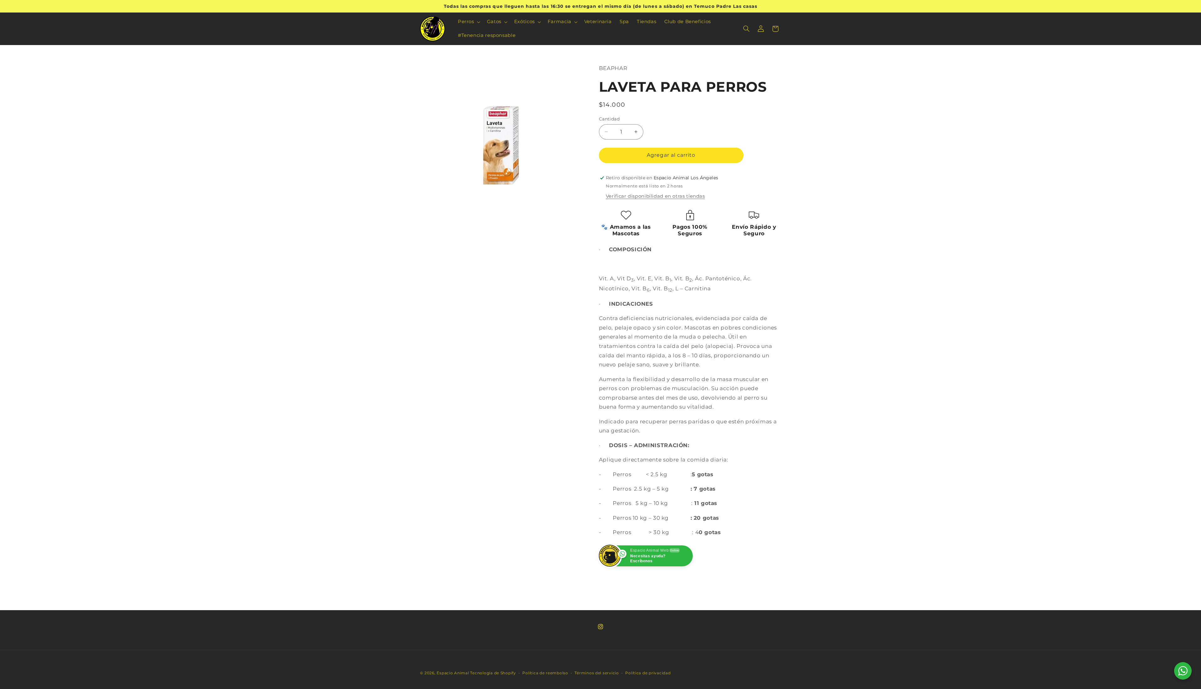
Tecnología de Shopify (493, 673)
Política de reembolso (545, 673)
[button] (468, 22)
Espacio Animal (453, 673)
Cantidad (609, 118)
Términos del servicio (597, 673)
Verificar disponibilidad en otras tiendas (655, 196)
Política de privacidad (648, 673)
